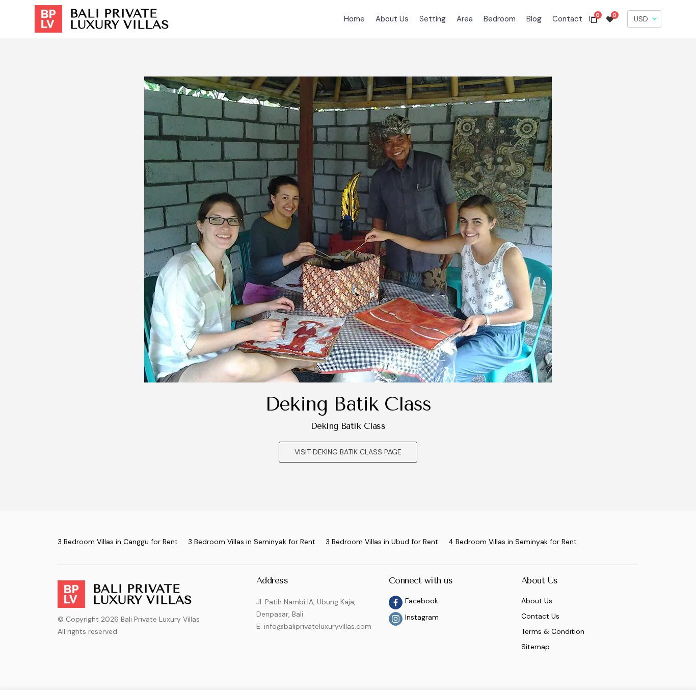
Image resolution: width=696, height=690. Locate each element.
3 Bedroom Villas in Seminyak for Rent (251, 541)
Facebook (421, 600)
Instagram (422, 617)
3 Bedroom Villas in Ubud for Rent (382, 541)
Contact (567, 19)
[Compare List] (593, 19)
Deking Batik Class (348, 404)
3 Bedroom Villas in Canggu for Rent (118, 541)
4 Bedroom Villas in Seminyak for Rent (512, 541)
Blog (534, 19)
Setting (432, 19)
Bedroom (500, 19)
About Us (392, 19)
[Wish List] (609, 19)
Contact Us (540, 616)
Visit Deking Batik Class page (348, 451)
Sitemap (535, 646)
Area (465, 19)
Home (354, 19)
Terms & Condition (552, 631)
